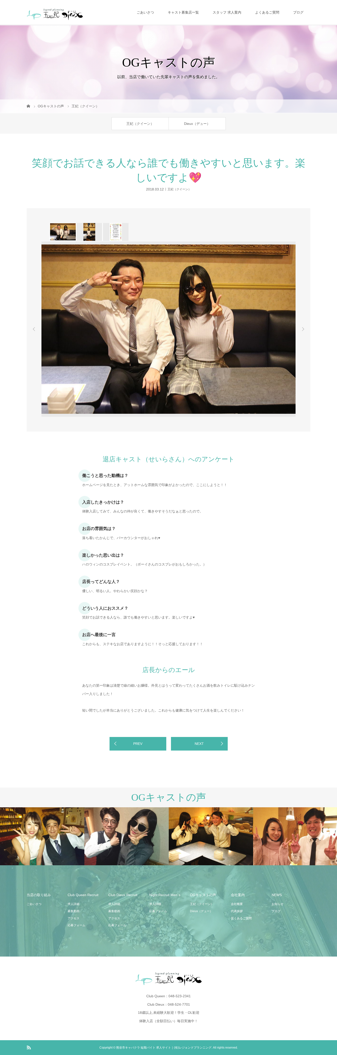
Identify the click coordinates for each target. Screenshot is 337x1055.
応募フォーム (76, 925)
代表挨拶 (237, 911)
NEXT (199, 744)
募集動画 (73, 911)
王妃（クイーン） (140, 124)
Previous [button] (34, 329)
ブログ (298, 12)
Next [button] (302, 329)
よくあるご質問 (267, 12)
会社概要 (237, 904)
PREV (137, 744)
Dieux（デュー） (197, 124)
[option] (62, 232)
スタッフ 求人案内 (227, 12)
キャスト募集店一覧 (183, 12)
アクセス (73, 918)
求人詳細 (73, 904)
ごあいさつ (145, 12)
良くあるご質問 (241, 918)
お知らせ (277, 904)
